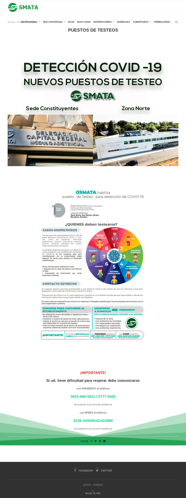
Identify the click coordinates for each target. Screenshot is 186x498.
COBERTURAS (141, 22)
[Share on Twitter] (95, 441)
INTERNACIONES (103, 22)
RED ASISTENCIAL (53, 22)
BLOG (71, 22)
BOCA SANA (84, 22)
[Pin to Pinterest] (100, 441)
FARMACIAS (123, 22)
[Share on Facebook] (91, 441)
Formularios (162, 22)
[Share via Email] (104, 441)
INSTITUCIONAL (29, 22)
